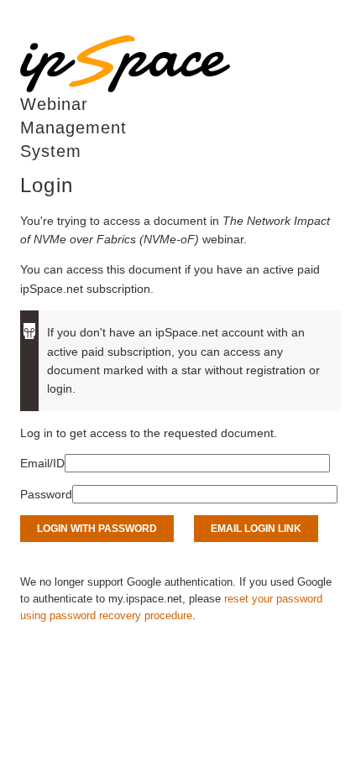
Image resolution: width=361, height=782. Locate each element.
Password (46, 494)
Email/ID (42, 463)
